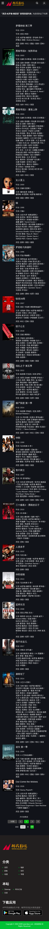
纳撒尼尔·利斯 (21, 79)
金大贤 (18, 761)
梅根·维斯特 (20, 724)
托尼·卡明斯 (20, 665)
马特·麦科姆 (33, 148)
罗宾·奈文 (32, 75)
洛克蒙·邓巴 (20, 390)
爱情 (27, 198)
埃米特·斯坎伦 (37, 695)
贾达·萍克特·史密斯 (23, 68)
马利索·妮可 (37, 616)
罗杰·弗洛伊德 (21, 722)
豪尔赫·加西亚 (36, 759)
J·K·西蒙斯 (39, 653)
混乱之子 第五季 (24, 366)
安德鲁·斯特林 (21, 536)
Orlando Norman (35, 803)
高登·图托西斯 (21, 496)
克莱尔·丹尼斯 (21, 261)
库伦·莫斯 (21, 734)
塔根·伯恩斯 (20, 357)
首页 (6, 867)
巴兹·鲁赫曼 (25, 255)
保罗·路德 (19, 269)
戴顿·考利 (30, 380)
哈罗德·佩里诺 (25, 38)
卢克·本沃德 (20, 345)
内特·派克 (41, 631)
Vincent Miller (21, 619)
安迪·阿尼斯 (20, 133)
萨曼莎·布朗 (20, 40)
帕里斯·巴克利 (25, 374)
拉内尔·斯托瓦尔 (22, 621)
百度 (6, 893)
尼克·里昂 (37, 411)
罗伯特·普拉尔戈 (22, 731)
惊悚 (37, 44)
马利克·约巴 (20, 239)
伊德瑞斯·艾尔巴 (36, 318)
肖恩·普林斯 (33, 626)
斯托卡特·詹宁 (35, 229)
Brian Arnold (34, 492)
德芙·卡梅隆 (20, 348)
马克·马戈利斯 (21, 705)
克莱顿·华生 (20, 89)
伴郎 (18, 438)
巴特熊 (18, 487)
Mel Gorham (21, 236)
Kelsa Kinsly (29, 494)
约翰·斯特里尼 (39, 283)
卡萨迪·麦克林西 (22, 801)
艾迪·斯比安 (20, 593)
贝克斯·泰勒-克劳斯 (34, 343)
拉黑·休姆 (19, 94)
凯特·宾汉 (36, 68)
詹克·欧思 (34, 273)
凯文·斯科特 (20, 160)
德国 (32, 242)
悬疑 (32, 44)
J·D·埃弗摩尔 (30, 712)
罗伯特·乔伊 (37, 38)
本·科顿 (42, 522)
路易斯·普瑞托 (25, 411)
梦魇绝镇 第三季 (24, 25)
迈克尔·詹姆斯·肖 (22, 691)
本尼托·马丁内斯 (33, 387)
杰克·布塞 (32, 566)
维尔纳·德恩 (41, 712)
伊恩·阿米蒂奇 (21, 661)
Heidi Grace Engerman (25, 805)
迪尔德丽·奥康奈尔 (35, 224)
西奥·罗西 (19, 385)
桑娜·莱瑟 (32, 454)
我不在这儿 (21, 641)
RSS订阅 (18, 889)
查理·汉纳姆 (25, 378)
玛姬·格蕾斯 (20, 766)
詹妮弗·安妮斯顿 (22, 341)
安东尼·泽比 (35, 99)
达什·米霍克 (31, 276)
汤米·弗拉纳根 (21, 382)
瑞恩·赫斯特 (33, 382)
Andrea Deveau (33, 40)
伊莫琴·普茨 (35, 315)
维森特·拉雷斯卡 (22, 278)
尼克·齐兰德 (33, 628)
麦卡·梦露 (19, 656)
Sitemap (7, 889)
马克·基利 (33, 489)
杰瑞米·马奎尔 (34, 661)
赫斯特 (42, 736)
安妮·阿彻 (32, 619)
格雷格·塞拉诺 (21, 631)
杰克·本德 (24, 34)
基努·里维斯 (25, 63)
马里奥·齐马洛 (21, 290)
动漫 (6, 874)
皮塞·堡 (28, 424)
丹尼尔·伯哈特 (21, 131)
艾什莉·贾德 (20, 234)
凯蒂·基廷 (19, 524)
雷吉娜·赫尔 (35, 459)
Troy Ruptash (32, 522)
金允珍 (32, 771)
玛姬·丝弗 (29, 385)
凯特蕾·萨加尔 (36, 378)
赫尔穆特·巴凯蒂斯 (34, 89)
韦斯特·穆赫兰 (22, 808)
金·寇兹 (39, 380)
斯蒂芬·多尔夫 (25, 616)
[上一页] (20, 821)
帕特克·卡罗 (34, 700)
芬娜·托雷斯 (25, 188)
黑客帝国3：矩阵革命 (26, 51)
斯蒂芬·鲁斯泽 (21, 529)
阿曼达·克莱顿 (21, 710)
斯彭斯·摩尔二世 (33, 798)
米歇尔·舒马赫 (25, 650)
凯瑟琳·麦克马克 (22, 315)
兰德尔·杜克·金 (23, 143)
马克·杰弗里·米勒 (22, 736)
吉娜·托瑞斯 (33, 87)
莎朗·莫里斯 (20, 729)
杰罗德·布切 (29, 462)
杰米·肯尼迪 (20, 276)
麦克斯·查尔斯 (21, 707)
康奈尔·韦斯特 (30, 94)
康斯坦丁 (20, 674)
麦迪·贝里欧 (20, 343)
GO (32, 827)
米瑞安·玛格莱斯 (22, 271)
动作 (22, 105)
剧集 (6, 871)
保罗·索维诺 (20, 266)
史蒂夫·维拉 (31, 162)
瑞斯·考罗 (35, 517)
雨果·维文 (31, 65)
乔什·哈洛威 (27, 761)
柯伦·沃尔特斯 (21, 803)
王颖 (22, 211)
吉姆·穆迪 (19, 462)
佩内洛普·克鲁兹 (26, 192)
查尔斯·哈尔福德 (36, 688)
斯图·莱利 (39, 462)
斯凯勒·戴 (19, 712)
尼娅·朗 (34, 450)
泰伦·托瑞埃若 (21, 566)
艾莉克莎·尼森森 (33, 729)
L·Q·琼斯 (26, 487)
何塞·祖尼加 (20, 217)
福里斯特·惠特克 (22, 229)
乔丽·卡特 (32, 705)
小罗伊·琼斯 (29, 140)
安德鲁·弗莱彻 (30, 352)
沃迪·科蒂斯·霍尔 (31, 269)
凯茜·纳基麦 (20, 350)
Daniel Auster (30, 222)
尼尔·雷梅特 (35, 155)
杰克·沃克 (32, 631)
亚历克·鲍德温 (40, 482)
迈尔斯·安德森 (21, 726)
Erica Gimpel (35, 231)
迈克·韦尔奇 (20, 420)
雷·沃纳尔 (19, 167)
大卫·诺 (28, 150)
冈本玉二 (19, 429)
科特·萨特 (37, 374)
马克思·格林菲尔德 (23, 658)
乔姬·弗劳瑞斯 (32, 345)
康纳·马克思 (40, 427)
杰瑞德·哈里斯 (32, 220)
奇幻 (37, 742)
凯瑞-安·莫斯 (21, 65)
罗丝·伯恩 (32, 313)
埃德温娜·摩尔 (21, 288)
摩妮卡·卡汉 (20, 457)
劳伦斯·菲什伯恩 (37, 63)
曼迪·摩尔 (29, 656)
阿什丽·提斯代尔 (22, 394)
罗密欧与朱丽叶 (24, 247)
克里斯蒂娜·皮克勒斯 (24, 281)
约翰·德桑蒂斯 (34, 531)
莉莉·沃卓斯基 (38, 59)
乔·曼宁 (25, 91)
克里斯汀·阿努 (35, 129)
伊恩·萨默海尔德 (22, 771)
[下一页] (32, 821)
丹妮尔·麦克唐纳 (26, 338)
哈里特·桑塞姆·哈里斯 (24, 285)
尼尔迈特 (33, 717)
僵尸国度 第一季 (24, 403)
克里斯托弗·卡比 (33, 72)
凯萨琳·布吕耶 (34, 596)
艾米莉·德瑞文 (32, 766)
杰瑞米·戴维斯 (32, 693)
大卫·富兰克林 (35, 138)
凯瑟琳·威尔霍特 (37, 487)
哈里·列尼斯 (33, 79)
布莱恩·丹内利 (32, 266)
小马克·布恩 (20, 380)
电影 (22, 867)
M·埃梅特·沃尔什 (22, 273)
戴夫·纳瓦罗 (35, 394)
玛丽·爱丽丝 (20, 70)
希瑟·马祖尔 (33, 663)
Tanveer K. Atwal (36, 91)
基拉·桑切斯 (25, 517)
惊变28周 (20, 298)
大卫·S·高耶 (25, 682)
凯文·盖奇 (39, 561)
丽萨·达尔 (42, 717)
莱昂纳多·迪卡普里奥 (28, 259)
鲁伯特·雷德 (33, 82)
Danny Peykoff (26, 790)
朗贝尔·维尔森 (32, 96)
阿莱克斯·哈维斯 (34, 719)
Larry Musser (22, 492)
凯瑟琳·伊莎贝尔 (31, 524)
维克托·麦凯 (20, 738)
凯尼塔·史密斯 (34, 422)
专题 (22, 874)
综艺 (22, 871)
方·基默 (33, 621)
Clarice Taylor (32, 239)
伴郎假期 (20, 574)
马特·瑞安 (24, 686)
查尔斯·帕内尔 (22, 714)
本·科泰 (23, 513)
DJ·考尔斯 (24, 417)
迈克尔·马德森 (25, 559)
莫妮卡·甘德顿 (22, 538)
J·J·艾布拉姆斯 (26, 755)
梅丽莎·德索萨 (32, 457)
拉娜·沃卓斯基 (25, 59)
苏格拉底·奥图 (21, 152)
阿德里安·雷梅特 (22, 155)
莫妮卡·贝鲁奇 (32, 70)
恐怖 (42, 44)
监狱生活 (20, 604)
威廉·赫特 (19, 222)
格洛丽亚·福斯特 (22, 138)
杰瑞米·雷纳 (25, 311)
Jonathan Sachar (31, 563)
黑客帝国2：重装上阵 (26, 109)
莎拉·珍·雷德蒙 (32, 533)
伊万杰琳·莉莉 (39, 761)
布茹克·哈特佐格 (33, 355)
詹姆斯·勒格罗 (35, 714)
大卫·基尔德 (40, 140)
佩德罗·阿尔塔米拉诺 (24, 283)
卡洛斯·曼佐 (35, 278)
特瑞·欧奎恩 (20, 768)
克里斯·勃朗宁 (21, 628)
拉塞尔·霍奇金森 (36, 417)
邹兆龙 (18, 91)
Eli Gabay (42, 489)
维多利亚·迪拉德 (22, 459)
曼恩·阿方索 (35, 691)
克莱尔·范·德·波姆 (23, 695)
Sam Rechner (40, 805)
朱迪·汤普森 (20, 533)
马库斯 (33, 736)
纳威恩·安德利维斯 (34, 768)
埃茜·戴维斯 (20, 72)
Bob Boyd (19, 494)
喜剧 (22, 198)
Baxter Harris (32, 236)
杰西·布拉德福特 (36, 271)
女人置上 (20, 180)
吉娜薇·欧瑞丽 (21, 77)
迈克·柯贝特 (39, 285)
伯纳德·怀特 (20, 96)
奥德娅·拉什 (35, 341)
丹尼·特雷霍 (20, 387)
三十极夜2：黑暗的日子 (28, 505)
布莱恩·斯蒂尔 (34, 496)
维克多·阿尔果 (21, 227)
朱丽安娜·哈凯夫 (22, 717)
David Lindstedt (22, 489)
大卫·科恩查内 (21, 663)
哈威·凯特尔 (20, 220)
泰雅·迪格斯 (25, 450)
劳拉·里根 (30, 724)
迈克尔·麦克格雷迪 (35, 726)
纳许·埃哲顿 (38, 136)
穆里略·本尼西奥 (22, 194)
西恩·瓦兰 (32, 722)
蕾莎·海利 (32, 707)
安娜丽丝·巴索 (34, 703)
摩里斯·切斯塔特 (22, 452)
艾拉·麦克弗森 (22, 484)
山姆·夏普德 (20, 623)
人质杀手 (20, 547)
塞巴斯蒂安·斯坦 (26, 653)
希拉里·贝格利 (32, 350)
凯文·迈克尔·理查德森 (24, 84)
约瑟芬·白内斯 (34, 131)
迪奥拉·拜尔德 (21, 519)
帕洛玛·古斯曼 (32, 734)
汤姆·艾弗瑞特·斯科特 (35, 420)
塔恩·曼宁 (32, 796)
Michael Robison (22, 414)
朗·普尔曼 (38, 385)
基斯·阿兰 (19, 424)
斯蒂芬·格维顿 (32, 217)
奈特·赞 (35, 424)
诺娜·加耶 (32, 77)
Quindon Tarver (34, 288)
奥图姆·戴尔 (20, 355)
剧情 (22, 44)
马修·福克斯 (25, 759)
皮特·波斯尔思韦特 (35, 264)
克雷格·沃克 (20, 101)
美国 (17, 46)
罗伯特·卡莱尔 (21, 313)
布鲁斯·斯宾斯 (21, 87)
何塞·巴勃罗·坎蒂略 (37, 698)
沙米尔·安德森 (21, 703)
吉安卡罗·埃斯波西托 (28, 215)
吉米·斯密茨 (20, 392)
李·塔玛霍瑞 (25, 478)
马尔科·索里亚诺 (34, 529)
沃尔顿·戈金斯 (32, 392)
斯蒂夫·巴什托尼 (22, 129)
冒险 (37, 500)
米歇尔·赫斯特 (34, 227)
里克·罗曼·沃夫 (26, 613)
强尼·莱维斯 (31, 623)
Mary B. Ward (32, 234)
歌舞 (32, 361)
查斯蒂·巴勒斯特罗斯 (38, 731)
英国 (32, 321)
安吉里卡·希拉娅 (22, 688)
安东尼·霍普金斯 (26, 482)
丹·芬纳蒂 (19, 352)
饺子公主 (20, 326)
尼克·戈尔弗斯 (34, 710)
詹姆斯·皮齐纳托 (22, 526)
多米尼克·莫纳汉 (22, 764)
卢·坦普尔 (19, 563)
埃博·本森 (19, 561)
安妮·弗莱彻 (25, 335)
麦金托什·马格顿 (22, 318)
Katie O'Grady (35, 801)
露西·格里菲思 (22, 700)
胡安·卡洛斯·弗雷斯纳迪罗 (30, 307)
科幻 (27, 44)
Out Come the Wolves (27, 782)
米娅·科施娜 (20, 522)
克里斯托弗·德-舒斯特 (36, 536)
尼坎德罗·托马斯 (33, 160)
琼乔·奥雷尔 (20, 693)
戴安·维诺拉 (38, 281)
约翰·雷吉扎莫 (34, 261)
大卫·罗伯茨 (39, 84)
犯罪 (32, 294)
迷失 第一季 (22, 747)
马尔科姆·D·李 (26, 446)
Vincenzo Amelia (22, 231)
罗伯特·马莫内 (21, 75)
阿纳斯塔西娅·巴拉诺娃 (25, 427)
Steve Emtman (30, 429)
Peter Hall (34, 526)
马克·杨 (23, 555)
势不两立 (20, 470)
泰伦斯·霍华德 (21, 454)
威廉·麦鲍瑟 (22, 719)
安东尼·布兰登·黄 (22, 99)
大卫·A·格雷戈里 (22, 698)
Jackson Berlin (21, 531)
